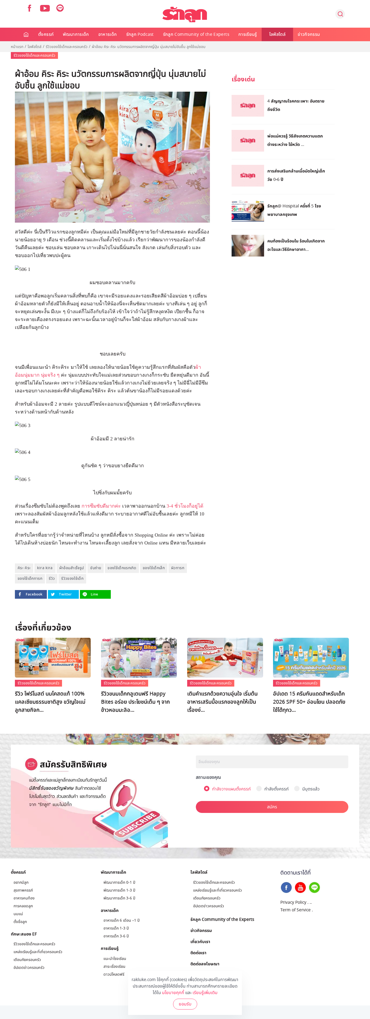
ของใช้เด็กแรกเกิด (122, 568)
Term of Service (295, 910)
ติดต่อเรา (198, 953)
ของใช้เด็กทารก (30, 578)
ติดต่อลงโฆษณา (204, 964)
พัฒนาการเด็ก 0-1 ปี (119, 882)
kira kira (45, 568)
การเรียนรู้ (247, 34)
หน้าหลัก (26, 34)
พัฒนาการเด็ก (76, 34)
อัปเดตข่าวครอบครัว (29, 967)
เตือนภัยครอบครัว (27, 960)
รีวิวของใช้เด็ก (72, 578)
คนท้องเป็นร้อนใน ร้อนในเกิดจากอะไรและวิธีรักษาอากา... (296, 245)
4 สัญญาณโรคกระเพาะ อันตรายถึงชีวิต (295, 105)
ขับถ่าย (95, 568)
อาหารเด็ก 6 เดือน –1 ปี (121, 920)
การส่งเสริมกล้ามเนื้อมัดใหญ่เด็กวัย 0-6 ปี (296, 175)
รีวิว (52, 578)
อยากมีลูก (21, 882)
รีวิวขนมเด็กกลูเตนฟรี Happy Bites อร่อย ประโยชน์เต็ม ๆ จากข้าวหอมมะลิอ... (135, 702)
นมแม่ (18, 914)
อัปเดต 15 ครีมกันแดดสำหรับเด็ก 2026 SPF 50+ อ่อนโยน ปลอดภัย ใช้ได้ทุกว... (309, 702)
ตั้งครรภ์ (46, 34)
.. (311, 902)
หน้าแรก (17, 47)
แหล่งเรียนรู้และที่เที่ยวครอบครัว (38, 952)
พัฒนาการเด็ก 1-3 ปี (119, 890)
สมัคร (272, 807)
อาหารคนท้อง (24, 898)
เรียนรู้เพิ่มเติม (205, 992)
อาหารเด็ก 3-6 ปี (116, 936)
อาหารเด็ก (107, 34)
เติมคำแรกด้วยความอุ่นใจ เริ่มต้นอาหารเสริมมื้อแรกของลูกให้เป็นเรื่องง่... (222, 702)
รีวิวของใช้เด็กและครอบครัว (66, 47)
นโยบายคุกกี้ (173, 992)
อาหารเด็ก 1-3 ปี (116, 928)
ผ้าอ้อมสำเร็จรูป (71, 568)
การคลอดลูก (23, 906)
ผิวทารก (177, 568)
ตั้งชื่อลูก (20, 922)
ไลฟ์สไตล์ (277, 34)
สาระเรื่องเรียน (114, 966)
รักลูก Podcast (140, 34)
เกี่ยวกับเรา (200, 941)
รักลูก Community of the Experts (196, 34)
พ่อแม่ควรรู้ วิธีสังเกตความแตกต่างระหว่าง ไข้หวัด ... (295, 140)
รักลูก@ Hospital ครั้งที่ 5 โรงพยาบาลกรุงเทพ (294, 210)
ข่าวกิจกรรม (309, 34)
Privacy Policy (293, 902)
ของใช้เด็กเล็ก (154, 568)
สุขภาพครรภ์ (23, 890)
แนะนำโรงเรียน (114, 959)
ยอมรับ (185, 1004)
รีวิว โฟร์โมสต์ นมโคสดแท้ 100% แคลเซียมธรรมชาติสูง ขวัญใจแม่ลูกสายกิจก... (50, 702)
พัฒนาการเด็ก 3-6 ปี (119, 898)
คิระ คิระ (24, 568)
